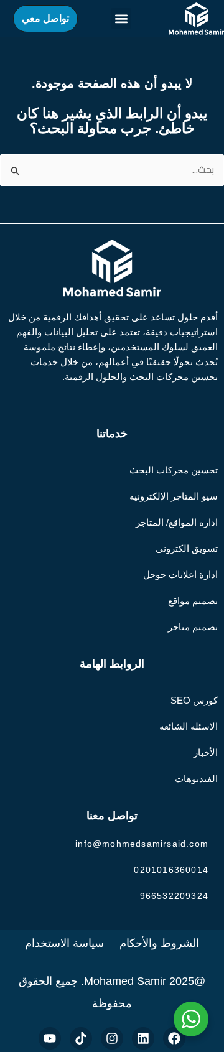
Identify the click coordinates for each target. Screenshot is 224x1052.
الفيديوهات (196, 778)
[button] (121, 18)
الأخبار (206, 752)
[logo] (196, 18)
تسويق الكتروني (187, 548)
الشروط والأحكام (159, 943)
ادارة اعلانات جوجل (180, 574)
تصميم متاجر (193, 626)
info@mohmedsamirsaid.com (141, 844)
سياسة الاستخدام (64, 943)
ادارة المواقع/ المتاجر (177, 522)
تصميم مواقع (193, 600)
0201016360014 (171, 870)
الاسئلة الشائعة (188, 726)
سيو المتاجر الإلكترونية (173, 496)
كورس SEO (194, 700)
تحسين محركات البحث (173, 470)
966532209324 (174, 896)
